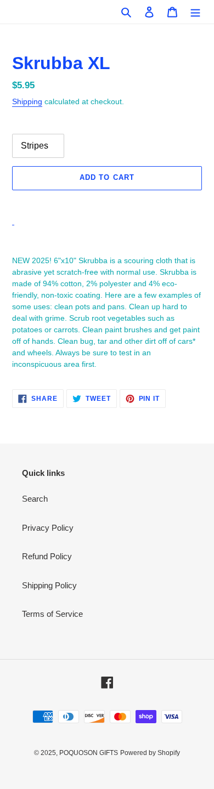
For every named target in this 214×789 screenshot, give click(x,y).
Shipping (27, 101)
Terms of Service (52, 613)
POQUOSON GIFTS (88, 753)
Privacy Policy (48, 527)
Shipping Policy (49, 585)
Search (35, 498)
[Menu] (195, 12)
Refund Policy (47, 556)
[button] (107, 202)
